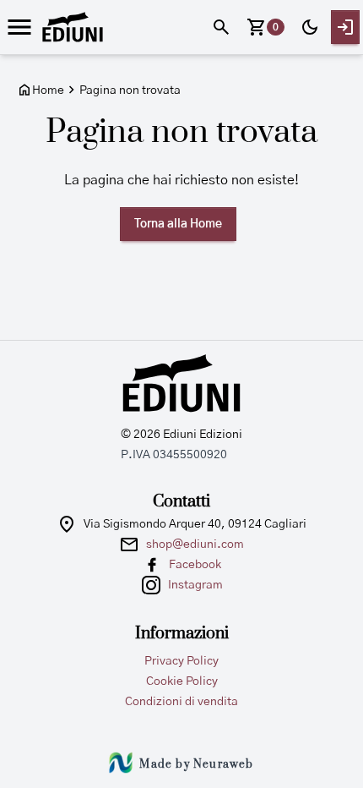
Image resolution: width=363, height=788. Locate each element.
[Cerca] (221, 27)
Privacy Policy (181, 661)
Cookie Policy (182, 681)
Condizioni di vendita (181, 702)
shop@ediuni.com (195, 544)
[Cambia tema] (309, 27)
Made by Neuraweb (196, 764)
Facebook (195, 565)
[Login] (345, 27)
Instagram (195, 585)
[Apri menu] (19, 27)
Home (48, 90)
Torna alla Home (178, 224)
